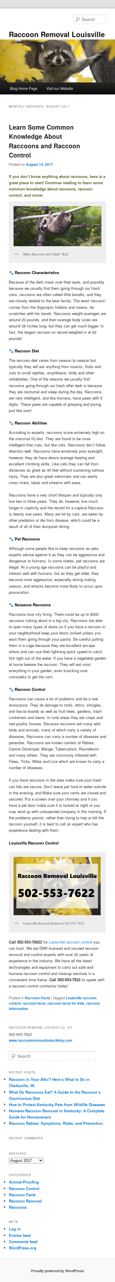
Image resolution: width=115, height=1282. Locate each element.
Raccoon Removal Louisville (57, 34)
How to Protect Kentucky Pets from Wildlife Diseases (57, 1104)
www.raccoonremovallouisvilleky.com (40, 1040)
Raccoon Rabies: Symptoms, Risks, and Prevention (56, 1123)
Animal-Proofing (24, 1182)
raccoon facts (34, 1003)
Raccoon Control (24, 1188)
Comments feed (23, 1241)
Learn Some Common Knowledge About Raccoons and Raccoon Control (44, 141)
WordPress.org (22, 1248)
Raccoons (18, 1207)
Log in (15, 1229)
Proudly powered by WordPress (57, 1270)
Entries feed (20, 1235)
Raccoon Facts (37, 998)
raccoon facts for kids (65, 1003)
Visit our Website (59, 88)
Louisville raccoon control (70, 942)
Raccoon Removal (25, 1201)
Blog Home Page (23, 88)
